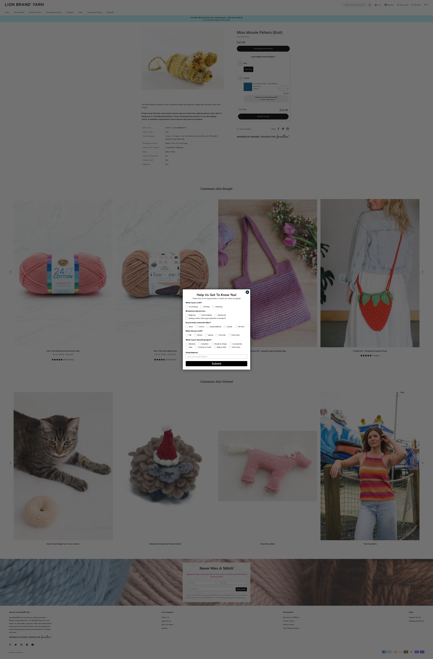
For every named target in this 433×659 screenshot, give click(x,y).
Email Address (192, 352)
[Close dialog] (247, 292)
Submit (216, 363)
